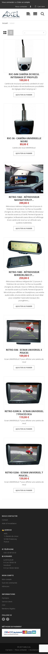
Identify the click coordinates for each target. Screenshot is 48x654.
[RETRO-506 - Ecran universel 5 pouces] (24, 331)
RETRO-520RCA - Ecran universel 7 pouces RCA (24, 413)
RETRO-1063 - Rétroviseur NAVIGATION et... (24, 198)
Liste (10, 32)
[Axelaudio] (11, 14)
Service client (7, 601)
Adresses (5, 586)
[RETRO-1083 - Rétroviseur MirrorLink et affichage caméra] (24, 254)
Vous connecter (8, 2)
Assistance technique (37, 650)
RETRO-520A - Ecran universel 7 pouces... (24, 474)
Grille (5, 32)
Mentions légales (8, 608)
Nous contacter (21, 6)
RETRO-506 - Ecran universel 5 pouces (24, 351)
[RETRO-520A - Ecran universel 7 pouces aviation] (24, 454)
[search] (43, 14)
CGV (3, 605)
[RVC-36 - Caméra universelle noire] (24, 120)
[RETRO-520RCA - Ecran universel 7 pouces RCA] (24, 393)
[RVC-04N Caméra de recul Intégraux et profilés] (24, 56)
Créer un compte (23, 2)
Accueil (5, 23)
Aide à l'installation (9, 523)
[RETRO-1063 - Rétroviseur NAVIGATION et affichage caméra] (24, 179)
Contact (5, 520)
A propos (5, 598)
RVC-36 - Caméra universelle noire (24, 140)
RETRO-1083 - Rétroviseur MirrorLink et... (24, 274)
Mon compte (7, 579)
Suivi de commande (9, 583)
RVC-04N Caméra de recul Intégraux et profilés (24, 76)
